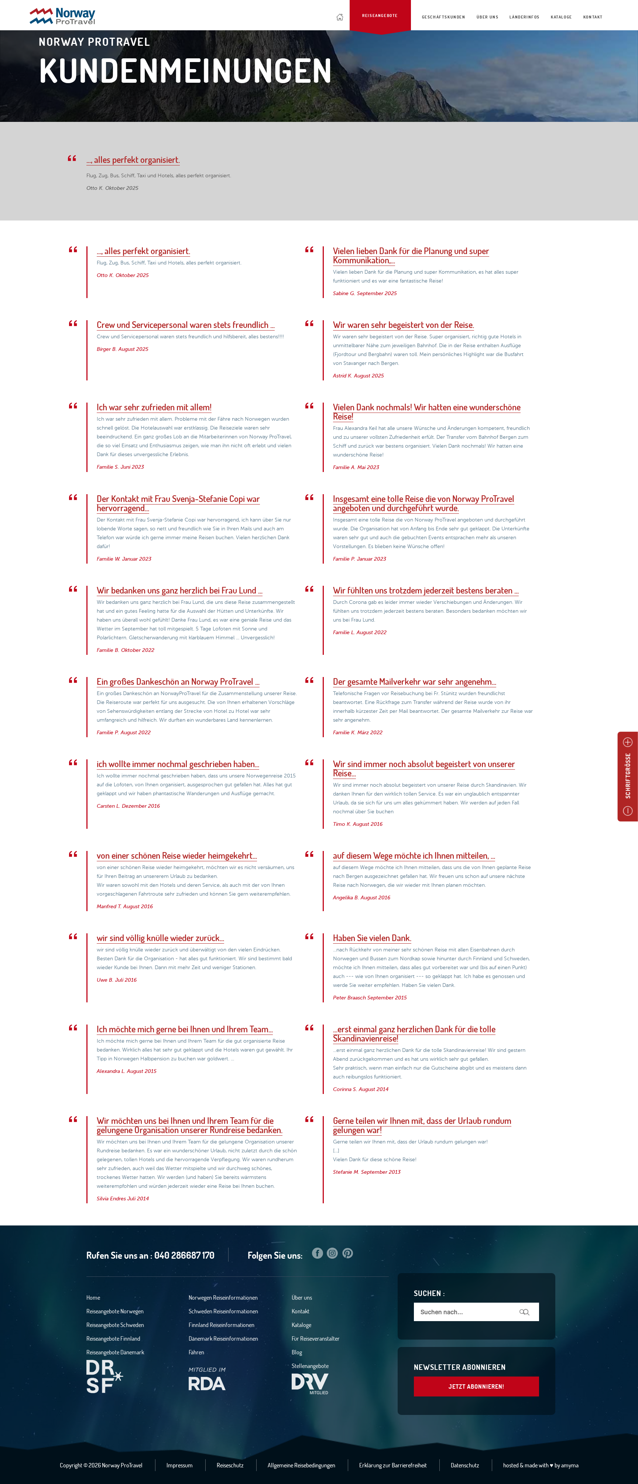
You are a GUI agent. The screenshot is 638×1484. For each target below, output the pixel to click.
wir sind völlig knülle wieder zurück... (160, 937)
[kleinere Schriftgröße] (628, 811)
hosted (511, 1465)
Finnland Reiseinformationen (221, 1325)
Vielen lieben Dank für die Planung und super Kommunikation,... (411, 255)
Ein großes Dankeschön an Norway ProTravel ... (178, 681)
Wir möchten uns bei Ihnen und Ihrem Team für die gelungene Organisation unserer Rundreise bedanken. (189, 1125)
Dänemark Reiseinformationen (223, 1338)
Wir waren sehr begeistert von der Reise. (403, 324)
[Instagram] (332, 1255)
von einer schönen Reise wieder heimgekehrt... (177, 855)
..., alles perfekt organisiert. (133, 159)
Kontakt (300, 1311)
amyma (570, 1465)
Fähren (196, 1352)
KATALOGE (561, 17)
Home (93, 1297)
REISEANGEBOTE (380, 15)
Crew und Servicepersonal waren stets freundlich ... (186, 324)
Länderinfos (525, 17)
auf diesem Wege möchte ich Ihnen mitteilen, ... (414, 855)
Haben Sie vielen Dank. (372, 937)
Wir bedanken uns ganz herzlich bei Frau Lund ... (180, 590)
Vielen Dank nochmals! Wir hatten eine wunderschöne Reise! (427, 411)
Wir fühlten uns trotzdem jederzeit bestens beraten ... (426, 590)
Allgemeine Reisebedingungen (301, 1465)
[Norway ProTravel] (62, 17)
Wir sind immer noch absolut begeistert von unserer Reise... (424, 768)
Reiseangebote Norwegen (115, 1311)
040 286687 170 (184, 1255)
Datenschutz (465, 1465)
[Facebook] (317, 1255)
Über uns (302, 1297)
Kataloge (301, 1325)
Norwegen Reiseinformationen (223, 1297)
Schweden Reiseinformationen (223, 1311)
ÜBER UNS (488, 17)
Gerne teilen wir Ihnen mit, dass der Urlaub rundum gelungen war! (422, 1125)
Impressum (180, 1465)
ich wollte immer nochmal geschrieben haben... (178, 763)
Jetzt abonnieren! (476, 1386)
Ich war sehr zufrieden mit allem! (154, 407)
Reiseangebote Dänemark (115, 1352)
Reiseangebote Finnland (113, 1338)
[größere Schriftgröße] (628, 743)
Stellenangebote (310, 1366)
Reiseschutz (230, 1465)
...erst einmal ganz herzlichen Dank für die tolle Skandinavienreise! (414, 1033)
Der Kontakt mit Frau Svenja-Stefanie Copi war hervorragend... (178, 503)
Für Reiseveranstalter (316, 1338)
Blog (297, 1352)
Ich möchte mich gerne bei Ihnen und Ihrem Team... (185, 1029)
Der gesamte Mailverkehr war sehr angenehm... (414, 681)
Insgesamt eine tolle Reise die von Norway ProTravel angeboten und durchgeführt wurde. (423, 503)
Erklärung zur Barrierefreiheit (393, 1465)
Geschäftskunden (444, 17)
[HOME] (340, 15)
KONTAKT (593, 17)
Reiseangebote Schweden (115, 1325)
